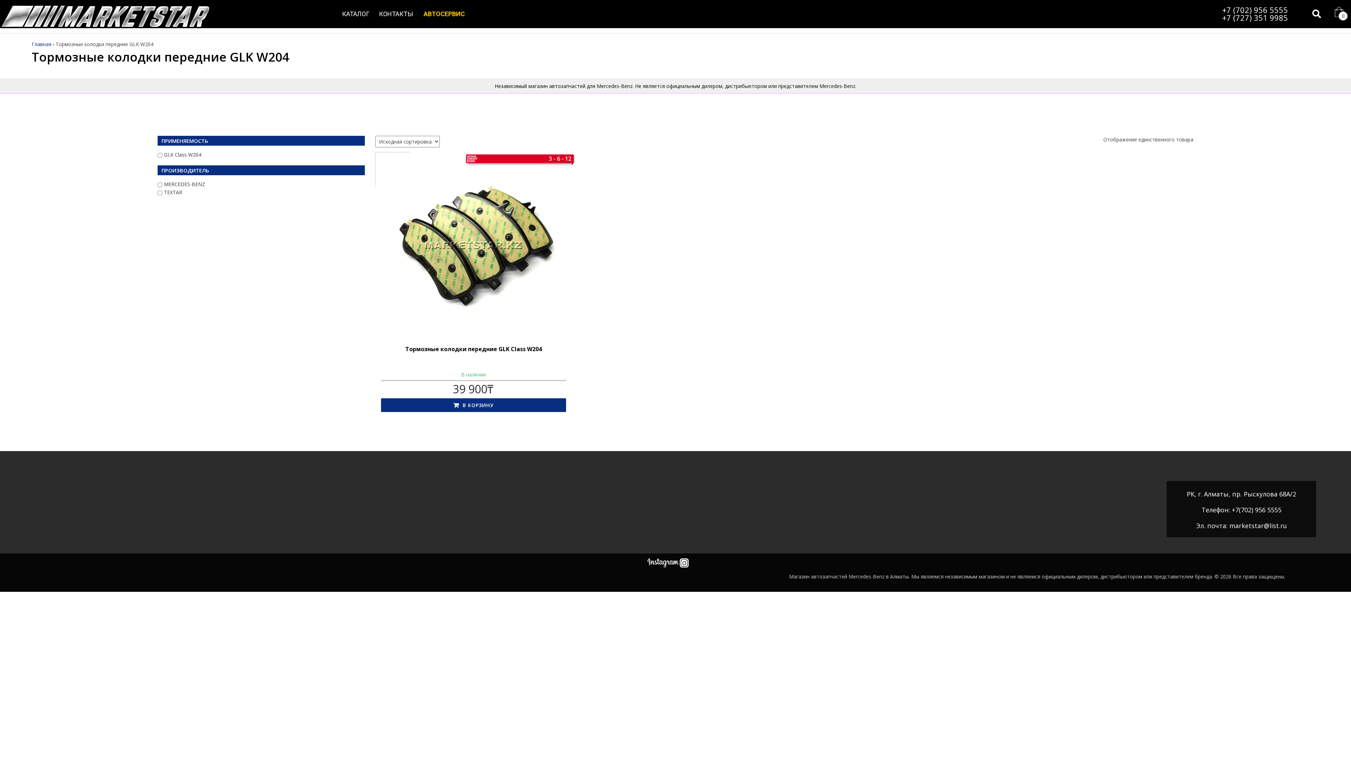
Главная (41, 44)
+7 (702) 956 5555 (1255, 10)
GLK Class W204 (182, 154)
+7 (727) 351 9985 (1255, 17)
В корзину (478, 405)
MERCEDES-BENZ (184, 184)
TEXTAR (173, 192)
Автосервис (444, 14)
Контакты (396, 14)
